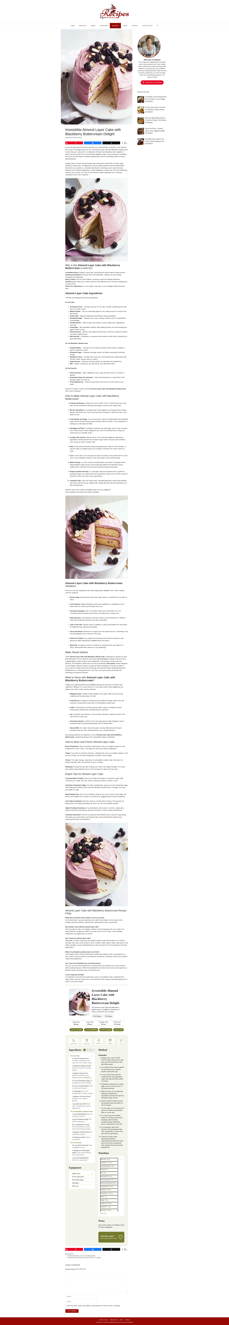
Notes (121, 1043)
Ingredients (73, 1043)
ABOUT (125, 25)
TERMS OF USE (114, 1320)
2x (87, 1050)
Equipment (86, 1043)
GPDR (121, 1320)
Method (98, 1043)
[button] (92, 1056)
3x (90, 1050)
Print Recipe (97, 1016)
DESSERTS (115, 25)
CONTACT (135, 25)
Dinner (93, 25)
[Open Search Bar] (158, 25)
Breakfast (82, 25)
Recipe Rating (70, 1269)
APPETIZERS (104, 25)
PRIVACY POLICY (147, 25)
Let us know (104, 1238)
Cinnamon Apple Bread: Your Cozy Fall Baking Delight (81, 1255)
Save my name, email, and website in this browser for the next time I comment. (93, 1306)
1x (84, 1050)
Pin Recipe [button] (108, 1016)
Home (73, 25)
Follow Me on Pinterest (153, 82)
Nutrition (110, 1043)
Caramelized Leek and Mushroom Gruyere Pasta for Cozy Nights (84, 1257)
